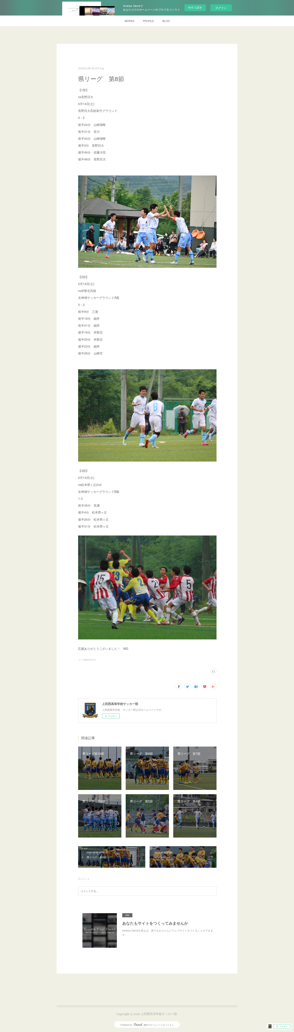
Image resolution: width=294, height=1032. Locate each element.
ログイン (221, 8)
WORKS (129, 21)
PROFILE (148, 21)
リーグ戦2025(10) (87, 659)
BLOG (166, 21)
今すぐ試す (195, 7)
